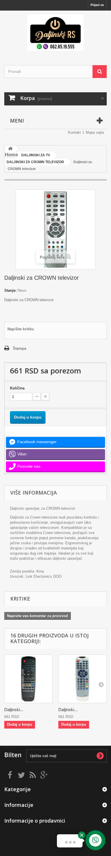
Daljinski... (13, 709)
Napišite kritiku (20, 329)
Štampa (19, 348)
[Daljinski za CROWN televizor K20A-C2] (82, 679)
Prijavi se (97, 5)
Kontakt (74, 132)
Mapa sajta (95, 132)
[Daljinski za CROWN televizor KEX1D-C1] (28, 679)
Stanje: (10, 290)
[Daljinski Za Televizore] (55, 33)
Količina (17, 388)
